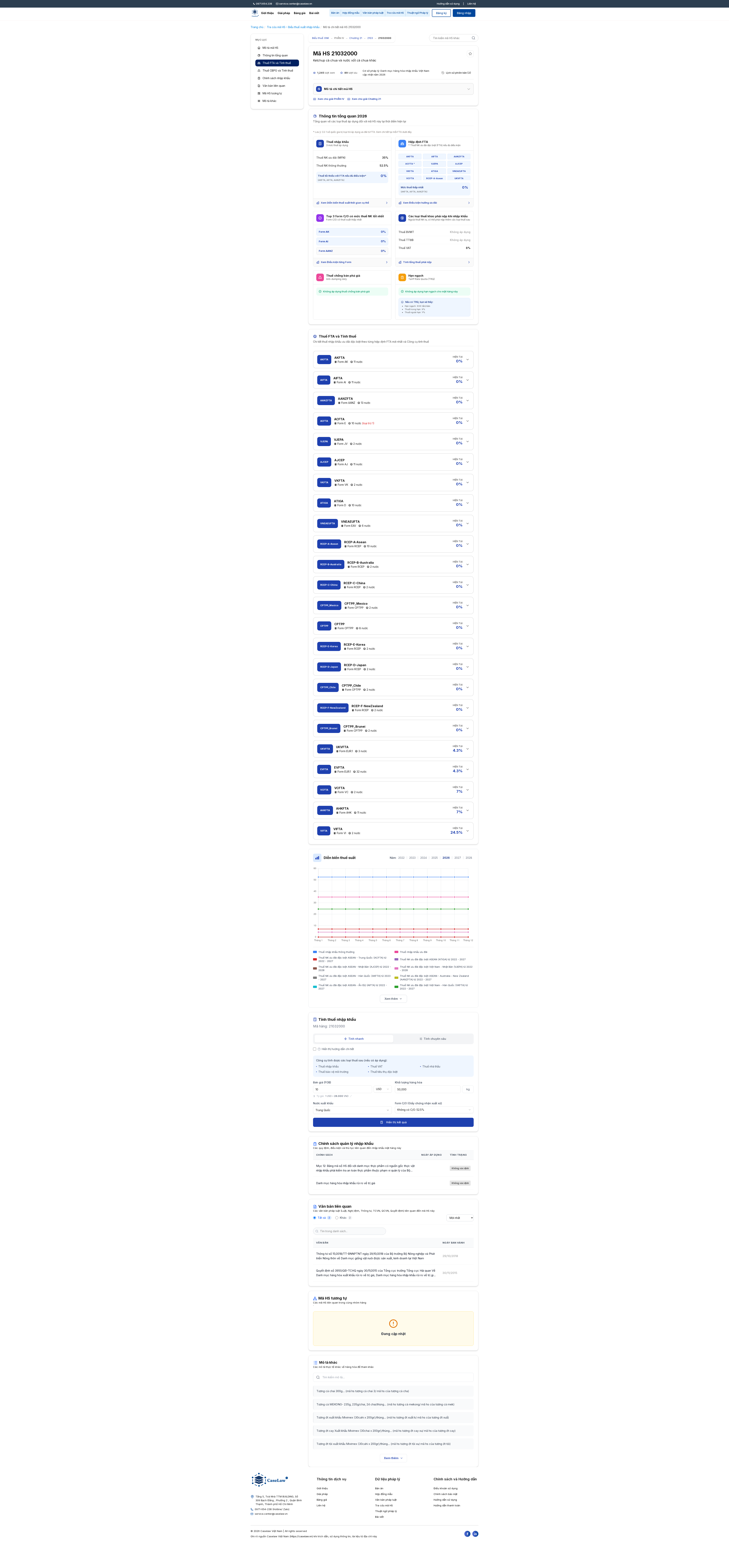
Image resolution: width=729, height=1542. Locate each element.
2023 (412, 857)
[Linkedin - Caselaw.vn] (475, 1534)
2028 (469, 857)
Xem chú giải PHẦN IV (331, 98)
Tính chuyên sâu (435, 1038)
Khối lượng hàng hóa (408, 1082)
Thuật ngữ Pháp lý (417, 12)
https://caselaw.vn (301, 1536)
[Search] (473, 38)
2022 (401, 857)
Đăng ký (441, 13)
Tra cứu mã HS (395, 12)
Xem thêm (391, 998)
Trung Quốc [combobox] (323, 1110)
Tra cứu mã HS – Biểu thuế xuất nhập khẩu (293, 27)
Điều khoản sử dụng (446, 1488)
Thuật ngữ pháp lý (386, 1511)
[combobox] (383, 1089)
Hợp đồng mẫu (350, 12)
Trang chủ (257, 27)
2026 (446, 857)
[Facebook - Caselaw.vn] (467, 1534)
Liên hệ (471, 3)
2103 (370, 37)
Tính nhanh (356, 1038)
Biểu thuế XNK (320, 37)
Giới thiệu (267, 13)
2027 (457, 857)
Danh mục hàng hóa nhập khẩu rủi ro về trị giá (345, 1183)
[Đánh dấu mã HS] (470, 53)
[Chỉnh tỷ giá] (351, 1096)
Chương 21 (355, 37)
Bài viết (314, 13)
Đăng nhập (464, 13)
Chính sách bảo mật (445, 1494)
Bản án (335, 12)
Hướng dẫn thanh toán (447, 1505)
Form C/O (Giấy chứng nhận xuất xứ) (418, 1103)
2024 (423, 857)
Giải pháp (284, 13)
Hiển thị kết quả (396, 1122)
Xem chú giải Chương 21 (366, 98)
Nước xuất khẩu (323, 1103)
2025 (435, 857)
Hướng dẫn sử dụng (448, 3)
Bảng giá (299, 13)
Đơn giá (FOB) (322, 1082)
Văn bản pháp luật (373, 12)
